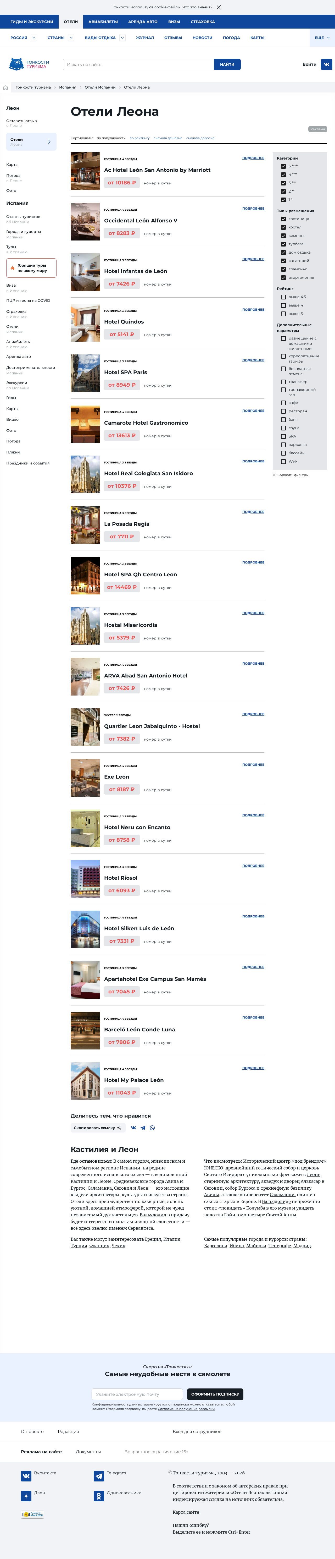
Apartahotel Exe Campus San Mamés (155, 979)
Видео (12, 419)
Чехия (118, 1245)
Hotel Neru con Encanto (137, 827)
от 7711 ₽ (122, 536)
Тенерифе (280, 1245)
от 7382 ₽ (122, 739)
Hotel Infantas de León (135, 271)
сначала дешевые (168, 138)
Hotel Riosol (120, 877)
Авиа (103, 21)
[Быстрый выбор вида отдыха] (122, 38)
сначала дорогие (200, 138)
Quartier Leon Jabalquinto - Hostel (152, 726)
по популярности (111, 138)
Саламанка (100, 1188)
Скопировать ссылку (94, 1127)
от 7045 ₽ (122, 991)
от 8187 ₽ (122, 789)
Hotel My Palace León (134, 1080)
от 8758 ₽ (122, 840)
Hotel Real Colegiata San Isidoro (148, 473)
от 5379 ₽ (122, 637)
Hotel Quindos (124, 321)
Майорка (256, 1245)
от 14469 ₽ (122, 587)
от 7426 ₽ (122, 284)
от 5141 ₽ (122, 334)
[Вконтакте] (133, 1128)
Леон (12, 108)
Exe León (116, 776)
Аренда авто (143, 21)
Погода (231, 37)
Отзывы (173, 37)
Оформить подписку (215, 1394)
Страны (56, 37)
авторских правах (258, 1486)
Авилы (211, 1194)
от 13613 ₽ (122, 435)
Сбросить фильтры (292, 475)
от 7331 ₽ (122, 941)
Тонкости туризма (33, 87)
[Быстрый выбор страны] (71, 38)
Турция (79, 1245)
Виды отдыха (100, 37)
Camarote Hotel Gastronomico (146, 422)
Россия (18, 37)
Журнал (145, 37)
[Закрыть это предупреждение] (219, 7)
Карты (257, 37)
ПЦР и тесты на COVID (28, 300)
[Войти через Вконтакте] (326, 64)
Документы (88, 1451)
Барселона (215, 1245)
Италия (171, 1239)
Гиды (11, 397)
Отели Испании (100, 87)
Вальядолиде (276, 1201)
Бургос (78, 1188)
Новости (203, 37)
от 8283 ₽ (122, 233)
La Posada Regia (126, 524)
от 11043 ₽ (122, 1093)
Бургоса (246, 1188)
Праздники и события (28, 463)
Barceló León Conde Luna (139, 1029)
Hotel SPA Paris (125, 372)
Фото (11, 190)
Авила (172, 1181)
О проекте (32, 1431)
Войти (309, 64)
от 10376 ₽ (122, 486)
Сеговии (213, 1188)
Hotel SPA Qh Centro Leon (140, 574)
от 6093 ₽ (122, 890)
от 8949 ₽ (122, 385)
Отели (71, 21)
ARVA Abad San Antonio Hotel (145, 675)
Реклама (317, 129)
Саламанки (282, 1194)
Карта (12, 164)
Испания (67, 87)
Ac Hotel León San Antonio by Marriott (157, 170)
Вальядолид (153, 1214)
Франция (99, 1245)
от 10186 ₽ (122, 182)
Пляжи (13, 452)
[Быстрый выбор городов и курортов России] (34, 38)
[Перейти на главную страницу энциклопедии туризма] (29, 64)
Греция (153, 1239)
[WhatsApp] (152, 1128)
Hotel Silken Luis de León (139, 928)
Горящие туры (32, 268)
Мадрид (302, 1245)
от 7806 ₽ (122, 1042)
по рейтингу (140, 138)
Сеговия (123, 1188)
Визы (174, 21)
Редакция (68, 1431)
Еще (320, 37)
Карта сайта (186, 1512)
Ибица (237, 1245)
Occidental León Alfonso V (140, 220)
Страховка (203, 21)
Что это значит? (197, 7)
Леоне (313, 1174)
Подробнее (253, 158)
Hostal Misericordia (130, 625)
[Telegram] (143, 1128)
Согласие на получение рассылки (186, 1409)
